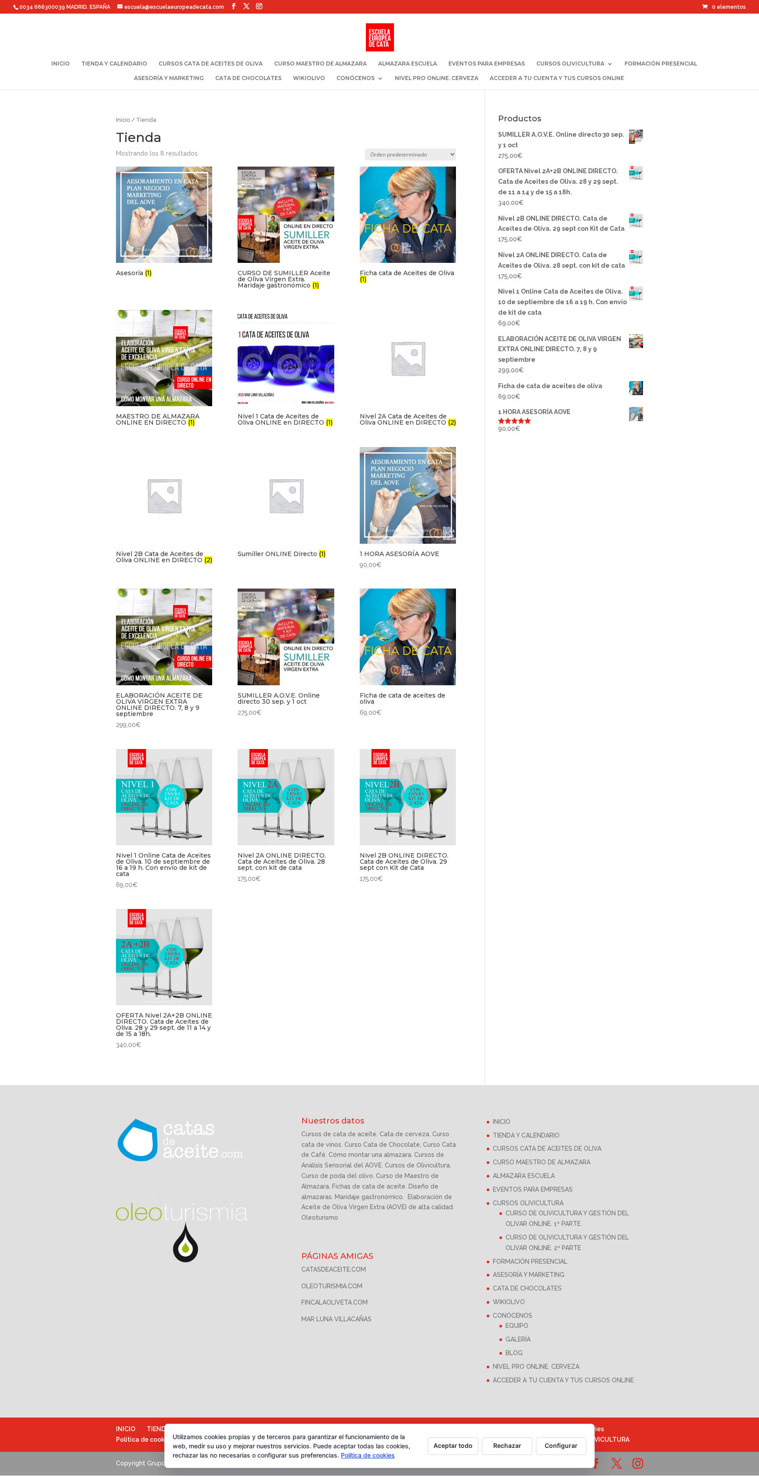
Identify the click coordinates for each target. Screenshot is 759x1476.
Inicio (123, 119)
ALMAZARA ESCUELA (407, 64)
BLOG (514, 1352)
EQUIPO (517, 1325)
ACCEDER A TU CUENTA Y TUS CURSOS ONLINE (557, 78)
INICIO (60, 64)
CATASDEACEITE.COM (333, 1269)
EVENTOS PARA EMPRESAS (486, 64)
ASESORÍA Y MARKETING (169, 78)
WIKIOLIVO (309, 78)
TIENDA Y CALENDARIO (114, 64)
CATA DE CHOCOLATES (248, 78)
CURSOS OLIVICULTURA (570, 64)
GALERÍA (518, 1339)
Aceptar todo (453, 1445)
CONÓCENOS (355, 78)
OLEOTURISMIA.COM (331, 1286)
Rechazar (507, 1445)
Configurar (561, 1445)
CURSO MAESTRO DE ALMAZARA (320, 64)
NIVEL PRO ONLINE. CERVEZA (436, 78)
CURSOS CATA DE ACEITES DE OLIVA (211, 64)
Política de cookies (144, 1439)
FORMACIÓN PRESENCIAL (661, 64)
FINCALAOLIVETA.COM (334, 1302)
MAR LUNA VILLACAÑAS (336, 1319)
